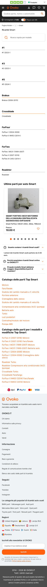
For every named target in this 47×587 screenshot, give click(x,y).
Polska (7, 530)
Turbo (4, 313)
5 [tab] (25, 239)
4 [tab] (22, 239)
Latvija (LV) (33, 525)
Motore (5, 285)
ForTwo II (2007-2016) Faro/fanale (17, 341)
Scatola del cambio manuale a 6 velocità (20, 302)
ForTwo (6, 146)
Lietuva (25, 521)
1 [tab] (11, 239)
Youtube (5, 490)
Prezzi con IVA (32, 20)
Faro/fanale (7, 288)
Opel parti (33, 508)
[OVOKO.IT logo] (12, 8)
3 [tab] (18, 239)
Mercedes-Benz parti (10, 508)
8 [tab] (36, 239)
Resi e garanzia (8, 459)
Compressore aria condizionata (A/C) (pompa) (23, 307)
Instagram (6, 495)
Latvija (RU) (36, 521)
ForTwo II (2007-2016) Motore (15, 338)
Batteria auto (8, 310)
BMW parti (6, 504)
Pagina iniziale (7, 25)
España (8, 525)
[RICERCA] (42, 14)
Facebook (6, 485)
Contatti (5, 428)
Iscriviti (24, 552)
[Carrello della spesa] (44, 8)
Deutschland (20, 525)
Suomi (26, 530)
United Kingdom (11, 521)
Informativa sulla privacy (11, 423)
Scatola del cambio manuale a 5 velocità (20, 292)
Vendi (4, 438)
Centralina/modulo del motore (15, 320)
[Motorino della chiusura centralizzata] (23, 200)
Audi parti (30, 504)
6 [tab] (29, 239)
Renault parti (26, 512)
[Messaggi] (34, 8)
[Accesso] (29, 8)
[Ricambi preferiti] (39, 8)
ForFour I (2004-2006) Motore (16, 351)
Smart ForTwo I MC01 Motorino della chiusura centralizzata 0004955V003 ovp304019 (22, 218)
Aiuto (4, 433)
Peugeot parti (38, 512)
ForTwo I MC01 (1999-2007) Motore (18, 345)
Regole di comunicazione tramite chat (17, 469)
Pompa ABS (7, 324)
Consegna (6, 449)
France (17, 530)
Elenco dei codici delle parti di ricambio (17, 473)
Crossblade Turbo (10, 371)
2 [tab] (14, 239)
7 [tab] (32, 239)
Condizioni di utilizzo (10, 464)
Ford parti (17, 512)
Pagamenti (6, 454)
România (8, 534)
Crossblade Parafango (12, 375)
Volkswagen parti (18, 504)
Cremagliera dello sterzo (13, 299)
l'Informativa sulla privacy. (21, 561)
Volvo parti (24, 508)
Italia (35, 530)
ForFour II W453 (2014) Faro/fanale (18, 378)
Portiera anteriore (10, 295)
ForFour (6, 127)
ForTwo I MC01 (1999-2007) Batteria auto (21, 348)
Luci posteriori (8, 317)
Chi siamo (6, 419)
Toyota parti (7, 512)
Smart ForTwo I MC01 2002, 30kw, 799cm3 (23, 224)
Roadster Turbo (9, 362)
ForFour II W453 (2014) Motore (16, 382)
